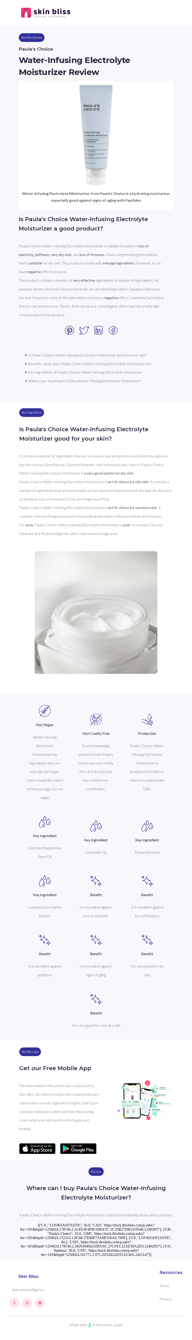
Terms (164, 1285)
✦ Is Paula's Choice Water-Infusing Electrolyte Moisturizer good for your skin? (85, 355)
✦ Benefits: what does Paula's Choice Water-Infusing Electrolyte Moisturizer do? (88, 363)
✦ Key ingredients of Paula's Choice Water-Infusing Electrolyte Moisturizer (83, 372)
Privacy (165, 1299)
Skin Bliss (28, 1276)
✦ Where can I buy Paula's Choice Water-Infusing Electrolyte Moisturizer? (82, 381)
